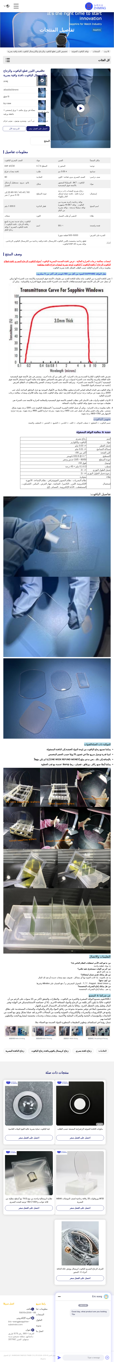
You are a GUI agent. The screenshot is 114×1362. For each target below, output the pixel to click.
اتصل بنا (39, 1331)
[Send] (59, 1358)
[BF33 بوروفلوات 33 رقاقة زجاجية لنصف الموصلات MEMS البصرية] (80, 1173)
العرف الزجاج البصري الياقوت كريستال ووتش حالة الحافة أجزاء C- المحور (80, 1270)
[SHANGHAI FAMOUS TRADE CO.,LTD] (95, 6)
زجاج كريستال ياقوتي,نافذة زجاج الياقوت (50, 1050)
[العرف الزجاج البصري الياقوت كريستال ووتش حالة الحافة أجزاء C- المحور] (80, 1243)
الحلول (39, 1320)
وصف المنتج (50, 141)
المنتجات (96, 51)
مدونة (38, 1325)
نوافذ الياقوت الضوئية (80, 51)
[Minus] (59, 1296)
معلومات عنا (42, 1309)
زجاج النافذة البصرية (15, 1050)
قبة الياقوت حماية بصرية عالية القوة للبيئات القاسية (29, 1129)
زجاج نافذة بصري (84, 1050)
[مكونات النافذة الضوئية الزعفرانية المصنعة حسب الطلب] (80, 1103)
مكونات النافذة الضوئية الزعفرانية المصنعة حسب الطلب (80, 1129)
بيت (105, 51)
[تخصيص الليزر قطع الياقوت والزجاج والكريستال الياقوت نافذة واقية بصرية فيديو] (81, 108)
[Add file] (107, 1358)
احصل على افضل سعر (38, 129)
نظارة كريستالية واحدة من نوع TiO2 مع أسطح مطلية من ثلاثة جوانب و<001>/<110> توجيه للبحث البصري (29, 1200)
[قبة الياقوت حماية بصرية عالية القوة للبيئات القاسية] (29, 1103)
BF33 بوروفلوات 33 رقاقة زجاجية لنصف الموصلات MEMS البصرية (80, 1200)
